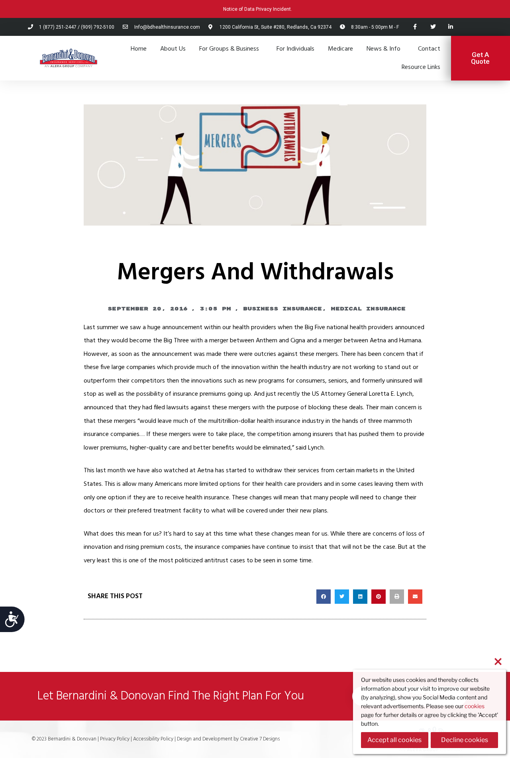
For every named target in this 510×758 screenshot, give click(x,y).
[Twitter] (433, 27)
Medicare (340, 49)
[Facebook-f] (415, 27)
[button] (323, 596)
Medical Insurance (368, 309)
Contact (429, 49)
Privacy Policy (114, 739)
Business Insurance (282, 309)
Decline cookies (464, 740)
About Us (173, 49)
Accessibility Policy (154, 739)
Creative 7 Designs (259, 739)
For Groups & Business (229, 49)
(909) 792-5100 (97, 27)
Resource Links (421, 67)
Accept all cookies (394, 740)
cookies (474, 706)
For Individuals (295, 49)
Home (139, 49)
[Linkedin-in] (451, 27)
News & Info (383, 49)
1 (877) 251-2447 (57, 27)
